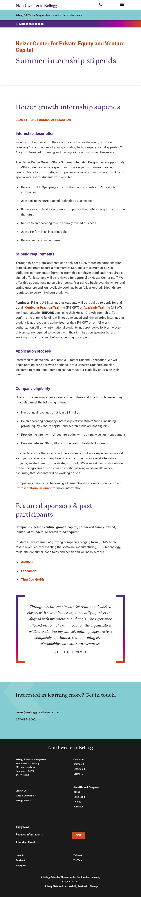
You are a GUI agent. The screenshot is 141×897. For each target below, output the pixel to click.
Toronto (77, 801)
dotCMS (26, 562)
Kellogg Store (22, 800)
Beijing (76, 792)
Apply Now (22, 827)
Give (78, 835)
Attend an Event (25, 842)
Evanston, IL (79, 769)
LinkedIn (20, 855)
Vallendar (78, 806)
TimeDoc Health (32, 579)
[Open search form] (108, 4)
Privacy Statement (54, 886)
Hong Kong (79, 797)
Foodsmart (29, 571)
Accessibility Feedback (76, 886)
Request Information (28, 834)
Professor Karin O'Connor (34, 488)
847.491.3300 (23, 775)
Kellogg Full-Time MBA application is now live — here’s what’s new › (49, 15)
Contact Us (21, 790)
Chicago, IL (78, 764)
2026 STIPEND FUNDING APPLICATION (43, 120)
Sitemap (94, 886)
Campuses (78, 759)
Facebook (20, 860)
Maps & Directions (25, 795)
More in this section (31, 23)
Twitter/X (77, 855)
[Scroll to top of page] (135, 878)
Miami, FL (78, 774)
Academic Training (97, 307)
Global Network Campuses (86, 787)
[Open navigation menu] (122, 4)
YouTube (77, 860)
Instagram (21, 865)
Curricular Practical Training (45, 307)
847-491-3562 (26, 719)
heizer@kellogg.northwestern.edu (39, 712)
